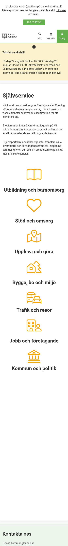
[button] (34, 178)
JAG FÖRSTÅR (34, 22)
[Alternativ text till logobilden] (9, 36)
